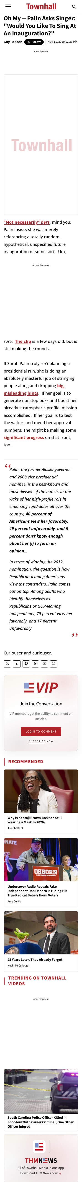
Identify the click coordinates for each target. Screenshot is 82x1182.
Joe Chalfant (15, 828)
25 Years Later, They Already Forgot (35, 959)
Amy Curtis (14, 901)
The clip (23, 341)
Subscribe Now (41, 741)
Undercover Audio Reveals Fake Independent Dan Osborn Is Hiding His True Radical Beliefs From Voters (37, 891)
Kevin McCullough (18, 966)
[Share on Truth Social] (17, 663)
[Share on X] (7, 663)
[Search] (74, 6)
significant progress (24, 437)
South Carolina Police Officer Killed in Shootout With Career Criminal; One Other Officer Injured (41, 1122)
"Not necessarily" (27, 222)
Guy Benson (13, 42)
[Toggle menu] (8, 6)
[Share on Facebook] (26, 663)
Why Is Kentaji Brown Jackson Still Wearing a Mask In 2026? (35, 820)
